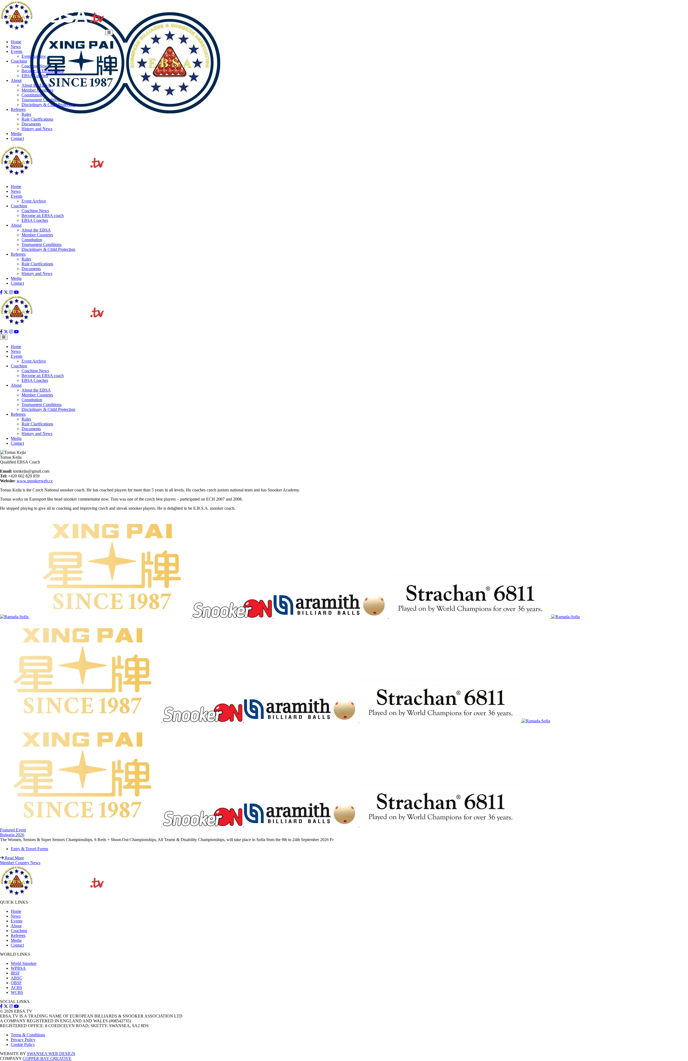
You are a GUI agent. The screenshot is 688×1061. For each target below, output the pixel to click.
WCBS (17, 992)
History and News (37, 128)
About (16, 80)
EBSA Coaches (35, 75)
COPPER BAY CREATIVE (47, 1058)
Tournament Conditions (42, 99)
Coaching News (35, 66)
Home (16, 41)
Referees (18, 109)
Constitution (32, 95)
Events (16, 51)
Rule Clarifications (37, 119)
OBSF (16, 982)
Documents (31, 124)
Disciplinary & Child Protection (48, 104)
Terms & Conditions (28, 1035)
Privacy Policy (23, 1039)
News (16, 46)
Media (16, 133)
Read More (14, 858)
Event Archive (34, 56)
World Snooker (24, 963)
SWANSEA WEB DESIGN (51, 1053)
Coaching (19, 61)
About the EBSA (36, 85)
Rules (26, 114)
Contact (17, 138)
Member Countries (37, 90)
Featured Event (13, 830)
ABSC (16, 978)
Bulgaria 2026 (12, 834)
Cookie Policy (23, 1044)
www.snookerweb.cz (35, 481)
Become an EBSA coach (43, 70)
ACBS (16, 987)
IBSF (15, 973)
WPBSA (18, 968)
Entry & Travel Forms (29, 848)
